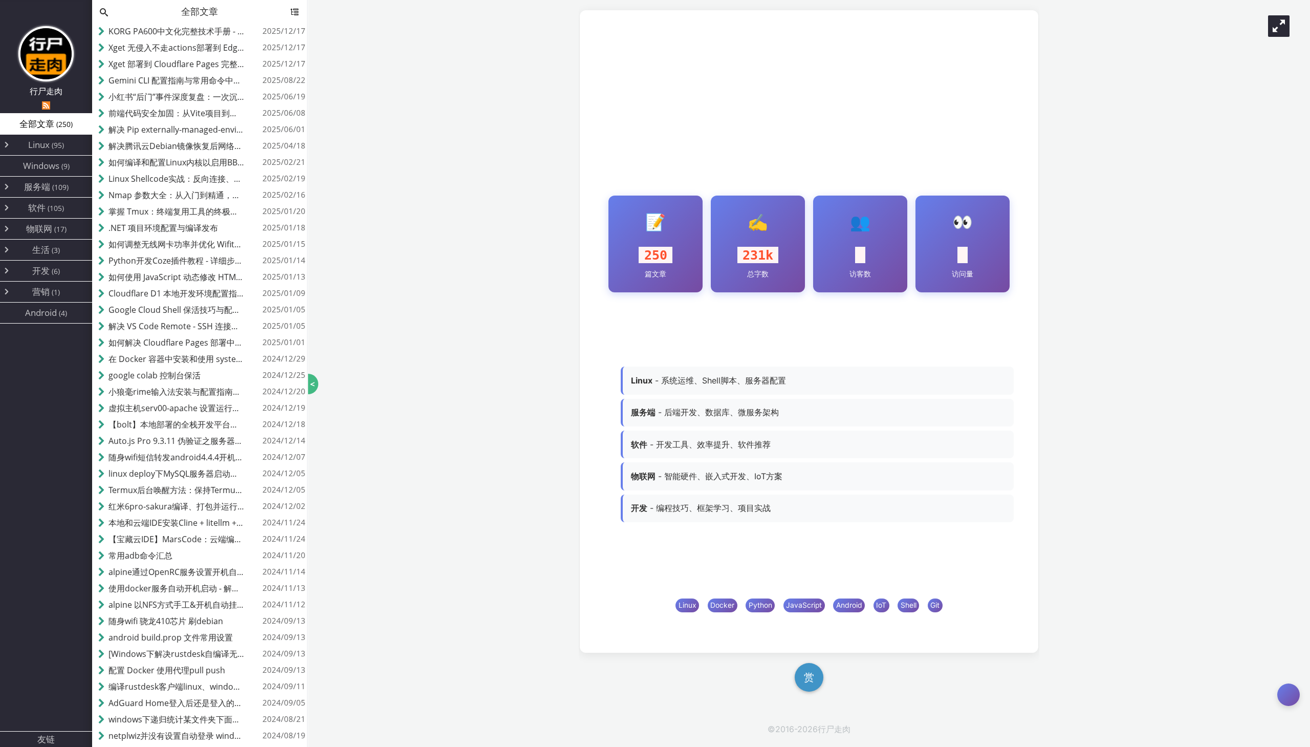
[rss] (46, 105)
